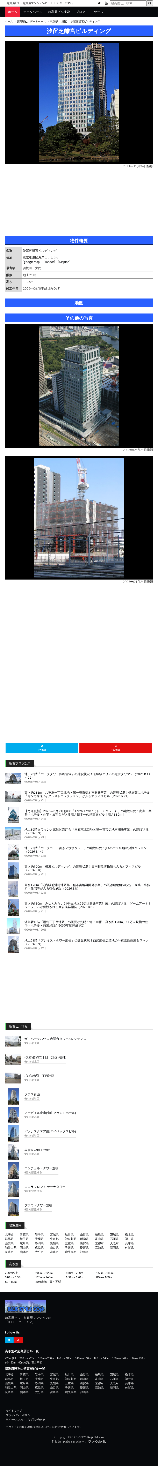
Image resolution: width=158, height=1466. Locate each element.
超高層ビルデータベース (31, 21)
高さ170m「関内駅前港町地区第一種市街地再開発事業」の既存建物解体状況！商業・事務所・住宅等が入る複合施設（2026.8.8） (87, 886)
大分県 (39, 1252)
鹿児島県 (71, 1252)
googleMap (32, 262)
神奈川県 (71, 1238)
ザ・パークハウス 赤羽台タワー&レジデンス (55, 1039)
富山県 (99, 1238)
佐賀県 (129, 1247)
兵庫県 (129, 1243)
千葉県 (39, 1238)
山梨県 (9, 1243)
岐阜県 (24, 1243)
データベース (32, 12)
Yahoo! (49, 262)
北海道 (9, 1234)
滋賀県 (84, 1243)
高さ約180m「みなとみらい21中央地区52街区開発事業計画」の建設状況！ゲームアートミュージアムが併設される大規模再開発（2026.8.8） (87, 905)
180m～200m (74, 1273)
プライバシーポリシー (19, 1415)
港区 (64, 21)
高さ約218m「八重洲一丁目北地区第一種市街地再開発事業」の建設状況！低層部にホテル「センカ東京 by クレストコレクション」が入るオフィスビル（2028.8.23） (87, 794)
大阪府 (114, 1243)
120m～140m (44, 1277)
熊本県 (24, 1252)
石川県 (114, 1238)
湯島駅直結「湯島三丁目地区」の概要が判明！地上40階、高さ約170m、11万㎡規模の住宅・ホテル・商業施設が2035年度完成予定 (86, 923)
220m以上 (11, 1273)
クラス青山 (32, 1094)
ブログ (81, 12)
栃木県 (129, 1234)
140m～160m (13, 1277)
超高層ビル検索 (59, 12)
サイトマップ (14, 1410)
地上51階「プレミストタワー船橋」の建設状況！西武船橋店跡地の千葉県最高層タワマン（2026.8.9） (86, 942)
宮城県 (54, 1234)
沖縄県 (84, 1252)
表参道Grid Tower (37, 1150)
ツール (99, 12)
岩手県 (39, 1234)
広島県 (39, 1247)
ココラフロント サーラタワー (44, 1187)
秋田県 (69, 1234)
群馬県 (9, 1238)
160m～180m (105, 1273)
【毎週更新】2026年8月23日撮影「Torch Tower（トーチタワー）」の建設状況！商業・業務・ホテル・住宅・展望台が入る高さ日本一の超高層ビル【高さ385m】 (88, 812)
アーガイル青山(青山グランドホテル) (50, 1113)
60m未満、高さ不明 (48, 1281)
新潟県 (84, 1238)
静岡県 (39, 1243)
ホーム (12, 12)
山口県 (54, 1247)
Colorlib (100, 1441)
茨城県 (114, 1234)
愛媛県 (84, 1247)
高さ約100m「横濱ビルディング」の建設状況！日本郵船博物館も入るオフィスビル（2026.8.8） (82, 868)
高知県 (99, 1247)
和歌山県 (10, 1247)
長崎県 (9, 1252)
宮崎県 (54, 1252)
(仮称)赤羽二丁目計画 (39, 1076)
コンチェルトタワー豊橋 (41, 1168)
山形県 (84, 1234)
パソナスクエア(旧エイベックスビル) (50, 1131)
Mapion (64, 262)
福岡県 (114, 1247)
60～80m (11, 1281)
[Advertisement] (79, 201)
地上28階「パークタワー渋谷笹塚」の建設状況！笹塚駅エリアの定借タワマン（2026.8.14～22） (87, 775)
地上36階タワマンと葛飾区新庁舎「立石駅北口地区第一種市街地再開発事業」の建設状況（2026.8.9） (86, 831)
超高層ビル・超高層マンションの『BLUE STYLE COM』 (40, 3)
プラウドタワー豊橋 (38, 1205)
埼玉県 (24, 1238)
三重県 (69, 1243)
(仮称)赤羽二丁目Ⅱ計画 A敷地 (45, 1057)
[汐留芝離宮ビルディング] (79, 102)
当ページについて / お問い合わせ (25, 1419)
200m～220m (44, 1273)
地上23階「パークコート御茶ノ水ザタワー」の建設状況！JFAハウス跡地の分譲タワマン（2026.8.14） (85, 849)
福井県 (129, 1238)
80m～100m (104, 1277)
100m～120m (74, 1277)
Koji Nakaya (95, 1437)
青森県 (24, 1234)
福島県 (99, 1234)
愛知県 (54, 1243)
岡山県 (24, 1247)
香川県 (69, 1247)
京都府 (99, 1243)
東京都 (54, 21)
